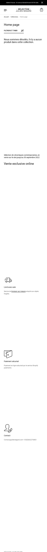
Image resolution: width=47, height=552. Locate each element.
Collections (14, 17)
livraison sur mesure (18, 291)
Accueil (6, 17)
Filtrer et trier (10, 30)
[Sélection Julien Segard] (23, 10)
